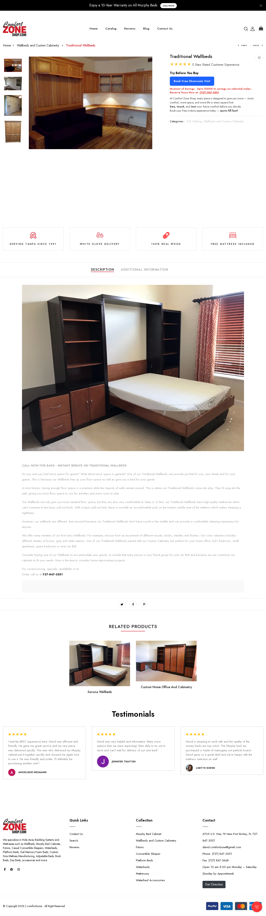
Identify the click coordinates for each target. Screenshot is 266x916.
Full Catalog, (195, 121)
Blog (146, 28)
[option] (13, 66)
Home (94, 28)
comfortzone (34, 906)
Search (74, 840)
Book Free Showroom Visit (192, 81)
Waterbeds (143, 867)
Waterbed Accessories (150, 880)
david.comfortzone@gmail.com (222, 847)
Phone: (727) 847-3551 (217, 854)
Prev (244, 45)
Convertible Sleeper (148, 854)
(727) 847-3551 (209, 92)
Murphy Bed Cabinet (148, 834)
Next (256, 45)
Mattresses (142, 873)
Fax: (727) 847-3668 (216, 860)
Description (102, 269)
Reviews (129, 28)
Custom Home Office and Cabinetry (166, 687)
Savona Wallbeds (100, 692)
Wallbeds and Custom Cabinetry (38, 45)
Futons (140, 847)
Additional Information (144, 269)
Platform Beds (144, 860)
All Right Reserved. (54, 906)
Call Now (168, 5)
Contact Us (165, 28)
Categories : (177, 121)
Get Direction (214, 884)
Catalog (110, 28)
